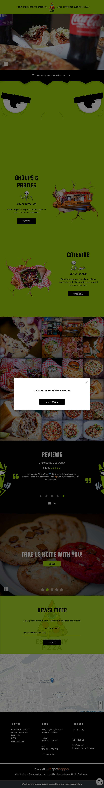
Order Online (52, 401)
